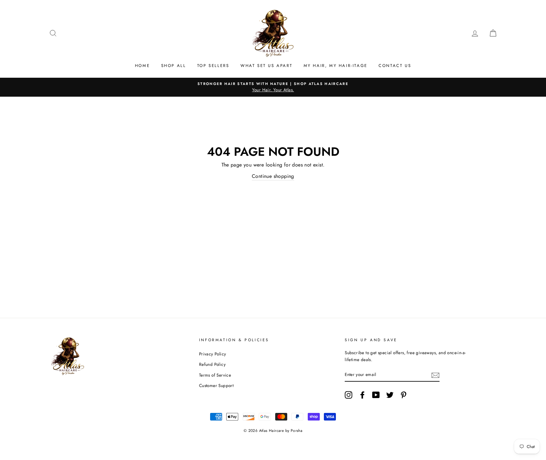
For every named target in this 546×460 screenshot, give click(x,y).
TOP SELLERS (213, 66)
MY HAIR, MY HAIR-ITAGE (335, 66)
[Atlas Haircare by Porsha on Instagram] (348, 395)
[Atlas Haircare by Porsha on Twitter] (390, 395)
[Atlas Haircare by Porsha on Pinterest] (403, 395)
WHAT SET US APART (266, 66)
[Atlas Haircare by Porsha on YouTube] (376, 395)
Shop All (173, 66)
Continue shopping (273, 176)
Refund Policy (212, 364)
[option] (273, 87)
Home (142, 66)
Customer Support (216, 385)
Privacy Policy (212, 354)
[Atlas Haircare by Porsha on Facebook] (362, 395)
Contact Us (395, 66)
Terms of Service (215, 375)
